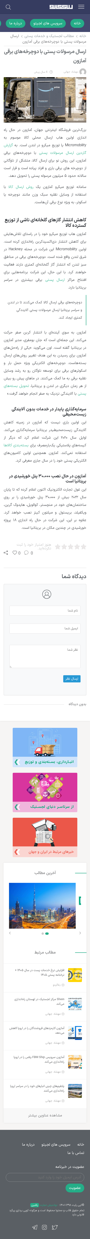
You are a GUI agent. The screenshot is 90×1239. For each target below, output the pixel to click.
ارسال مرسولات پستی (56, 153)
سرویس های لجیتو (47, 23)
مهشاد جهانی (71, 72)
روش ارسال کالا (20, 187)
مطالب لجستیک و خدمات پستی (49, 36)
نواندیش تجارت (44, 1205)
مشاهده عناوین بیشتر (45, 1115)
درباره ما (15, 23)
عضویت (75, 1188)
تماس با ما (75, 1153)
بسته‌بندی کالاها (16, 445)
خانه (77, 23)
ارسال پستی (55, 280)
